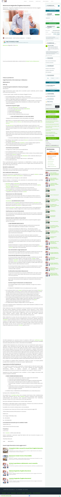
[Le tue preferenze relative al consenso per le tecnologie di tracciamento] (59, 496)
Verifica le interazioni (52, 23)
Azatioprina (8, 187)
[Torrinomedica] (4, 1)
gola (35, 299)
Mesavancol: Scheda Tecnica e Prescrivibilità (20, 455)
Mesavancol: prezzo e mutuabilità (51, 27)
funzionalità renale (53, 166)
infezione (14, 154)
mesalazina (11, 121)
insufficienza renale (39, 340)
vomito (39, 246)
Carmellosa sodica (15, 395)
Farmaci (7, 185)
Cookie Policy (28, 493)
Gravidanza (9, 201)
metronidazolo (19, 175)
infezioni (9, 175)
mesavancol (22, 38)
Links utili (18, 493)
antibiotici (36, 174)
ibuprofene (8, 186)
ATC (57, 78)
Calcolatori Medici (50, 93)
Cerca (57, 106)
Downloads (13, 493)
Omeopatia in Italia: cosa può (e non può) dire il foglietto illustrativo (26, 448)
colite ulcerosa (10, 125)
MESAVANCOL (15, 107)
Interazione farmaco (51, 159)
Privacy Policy (47, 142)
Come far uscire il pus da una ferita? (52, 124)
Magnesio (23, 396)
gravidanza (36, 202)
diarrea (10, 247)
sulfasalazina (25, 155)
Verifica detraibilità (52, 10)
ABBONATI (52, 153)
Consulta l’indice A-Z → (52, 111)
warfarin (25, 191)
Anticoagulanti (9, 190)
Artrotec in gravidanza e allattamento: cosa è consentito (23, 463)
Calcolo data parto (51, 161)
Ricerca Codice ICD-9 (51, 85)
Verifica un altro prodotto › (49, 55)
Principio (52, 78)
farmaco (19, 121)
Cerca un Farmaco (50, 75)
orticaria (20, 325)
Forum (8, 493)
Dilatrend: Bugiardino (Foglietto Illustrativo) (20, 471)
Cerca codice (52, 90)
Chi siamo (4, 493)
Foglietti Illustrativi (16, 38)
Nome (48, 78)
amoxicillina (13, 175)
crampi (36, 128)
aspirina (13, 141)
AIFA (47, 40)
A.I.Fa (17, 45)
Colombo (7, 433)
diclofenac (16, 186)
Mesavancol (5, 45)
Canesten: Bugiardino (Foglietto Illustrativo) (20, 478)
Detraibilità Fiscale (50, 5)
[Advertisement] (23, 53)
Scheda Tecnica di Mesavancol (32, 61)
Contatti (23, 493)
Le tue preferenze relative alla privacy (20, 495)
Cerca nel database (52, 82)
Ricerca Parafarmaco (51, 164)
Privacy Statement (36, 493)
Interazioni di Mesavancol (49, 14)
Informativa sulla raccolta (6, 495)
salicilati (41, 140)
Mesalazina (8, 183)
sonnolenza (15, 259)
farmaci (26, 140)
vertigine (33, 258)
